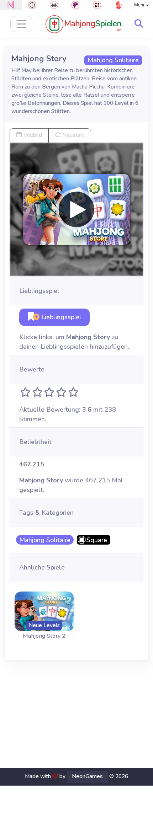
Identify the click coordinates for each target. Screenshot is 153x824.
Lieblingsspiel (60, 317)
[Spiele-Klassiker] (54, 5)
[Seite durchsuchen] (138, 24)
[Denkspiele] (76, 5)
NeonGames (87, 776)
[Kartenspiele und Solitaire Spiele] (97, 5)
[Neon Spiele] (10, 5)
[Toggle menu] (21, 24)
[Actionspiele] (32, 5)
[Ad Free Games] (119, 5)
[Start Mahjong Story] (76, 209)
